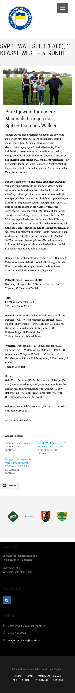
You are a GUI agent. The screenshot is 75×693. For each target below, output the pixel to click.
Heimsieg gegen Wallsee (19, 443)
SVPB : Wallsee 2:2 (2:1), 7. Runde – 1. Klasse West (52, 444)
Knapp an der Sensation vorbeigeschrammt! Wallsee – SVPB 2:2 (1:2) (18, 463)
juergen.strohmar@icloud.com (24, 640)
